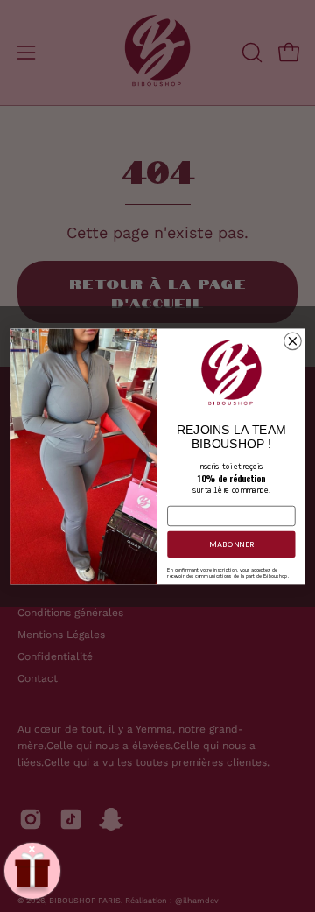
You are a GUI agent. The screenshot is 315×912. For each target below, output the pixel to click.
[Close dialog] (293, 341)
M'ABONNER (232, 544)
